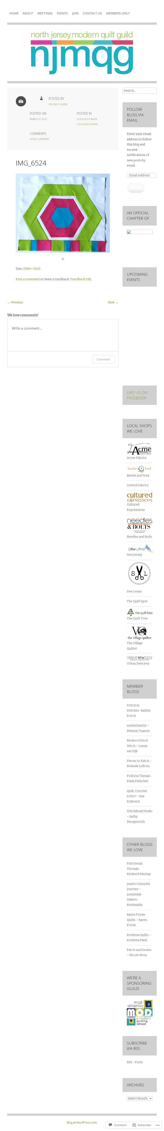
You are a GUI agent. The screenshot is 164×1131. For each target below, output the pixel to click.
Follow (136, 187)
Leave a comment (39, 139)
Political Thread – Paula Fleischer (139, 778)
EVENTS (62, 13)
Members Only (118, 13)
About (28, 13)
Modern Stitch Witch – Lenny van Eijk (137, 746)
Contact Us (92, 13)
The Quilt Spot (137, 601)
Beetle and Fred (138, 475)
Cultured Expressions (136, 507)
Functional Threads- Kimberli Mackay (139, 869)
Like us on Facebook (137, 395)
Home (13, 13)
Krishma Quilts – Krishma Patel (139, 937)
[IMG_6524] (63, 251)
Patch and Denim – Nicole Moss (139, 952)
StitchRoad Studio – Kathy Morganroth (139, 816)
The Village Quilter (134, 645)
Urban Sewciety (138, 663)
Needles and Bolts (139, 537)
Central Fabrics (138, 485)
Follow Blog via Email (135, 115)
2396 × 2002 (31, 269)
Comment (103, 359)
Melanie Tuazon (58, 104)
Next (113, 302)
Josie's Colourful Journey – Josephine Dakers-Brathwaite (138, 894)
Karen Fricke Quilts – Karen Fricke (137, 920)
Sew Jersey (134, 555)
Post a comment (28, 279)
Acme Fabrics (136, 458)
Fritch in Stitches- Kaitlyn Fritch (139, 711)
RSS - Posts (135, 1062)
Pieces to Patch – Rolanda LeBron (139, 763)
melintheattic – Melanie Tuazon (138, 728)
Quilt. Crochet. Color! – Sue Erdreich (137, 796)
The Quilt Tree (137, 618)
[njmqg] (82, 56)
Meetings (45, 13)
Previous (15, 302)
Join (75, 13)
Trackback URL (81, 279)
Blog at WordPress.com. (82, 1122)
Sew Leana (134, 591)
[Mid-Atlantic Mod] (139, 1024)
